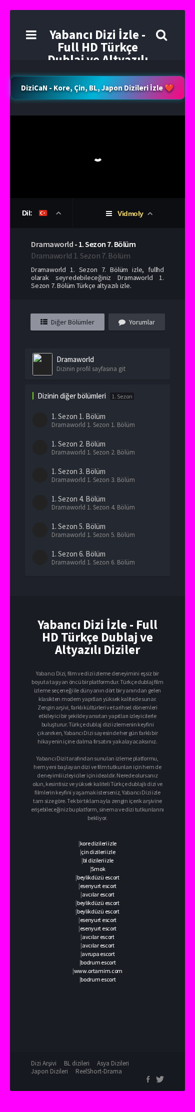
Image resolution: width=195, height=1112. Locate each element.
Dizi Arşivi (43, 1063)
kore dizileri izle (98, 843)
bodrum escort (98, 962)
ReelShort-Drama (99, 1071)
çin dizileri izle (98, 852)
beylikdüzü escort (98, 877)
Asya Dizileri (113, 1063)
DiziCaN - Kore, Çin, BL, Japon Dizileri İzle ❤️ (97, 87)
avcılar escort (98, 894)
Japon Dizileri (49, 1071)
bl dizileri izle (98, 860)
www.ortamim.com (98, 970)
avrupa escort (98, 954)
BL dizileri (77, 1063)
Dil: (28, 213)
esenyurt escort (98, 886)
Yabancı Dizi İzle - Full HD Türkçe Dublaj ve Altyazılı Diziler (98, 53)
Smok (98, 868)
